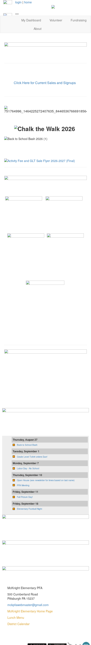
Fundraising (79, 20)
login (18, 2)
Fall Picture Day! (25, 497)
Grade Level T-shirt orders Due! (32, 456)
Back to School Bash (27, 444)
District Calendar (18, 624)
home (28, 2)
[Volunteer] (45, 549)
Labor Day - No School (28, 468)
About (37, 28)
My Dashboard (31, 20)
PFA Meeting (23, 485)
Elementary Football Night (29, 508)
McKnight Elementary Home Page (30, 611)
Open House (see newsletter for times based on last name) (45, 480)
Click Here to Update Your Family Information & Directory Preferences (45, 72)
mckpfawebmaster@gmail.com (28, 605)
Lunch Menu (15, 617)
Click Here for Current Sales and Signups (45, 82)
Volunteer (56, 20)
